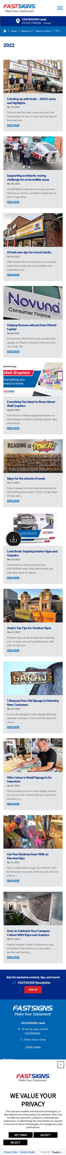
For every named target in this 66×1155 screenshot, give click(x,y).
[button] (60, 8)
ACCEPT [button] (45, 1135)
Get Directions (32, 1033)
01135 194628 (31, 23)
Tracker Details (27, 1151)
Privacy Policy (11, 1151)
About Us (26, 31)
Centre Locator (33, 1046)
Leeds (14, 31)
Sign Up (33, 989)
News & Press (43, 31)
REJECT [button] (15, 1142)
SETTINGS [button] (20, 1135)
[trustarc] (57, 1152)
